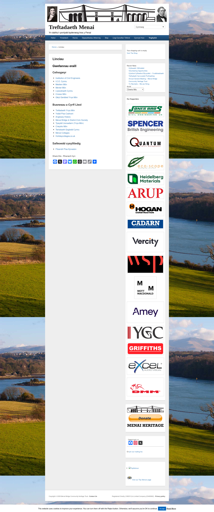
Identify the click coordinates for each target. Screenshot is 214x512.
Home (54, 47)
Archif (129, 86)
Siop (106, 38)
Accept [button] (162, 508)
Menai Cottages (62, 132)
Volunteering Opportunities (138, 71)
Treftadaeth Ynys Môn (65, 110)
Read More (171, 508)
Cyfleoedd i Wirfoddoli (136, 68)
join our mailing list (135, 451)
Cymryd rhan (139, 38)
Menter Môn (61, 87)
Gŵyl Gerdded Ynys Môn (67, 97)
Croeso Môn (61, 94)
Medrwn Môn (61, 84)
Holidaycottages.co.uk (65, 136)
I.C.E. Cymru (61, 81)
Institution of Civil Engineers (68, 78)
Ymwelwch (64, 38)
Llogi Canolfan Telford (121, 38)
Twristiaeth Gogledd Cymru (67, 129)
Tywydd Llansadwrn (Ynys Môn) (70, 123)
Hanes (75, 38)
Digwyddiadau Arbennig (91, 38)
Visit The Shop (132, 53)
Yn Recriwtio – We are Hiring (139, 84)
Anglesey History (63, 116)
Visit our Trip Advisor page (141, 479)
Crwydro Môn (61, 126)
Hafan (53, 38)
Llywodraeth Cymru (64, 90)
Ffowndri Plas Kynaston (66, 149)
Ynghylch (153, 38)
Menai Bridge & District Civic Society (72, 120)
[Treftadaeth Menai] (107, 22)
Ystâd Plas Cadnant (64, 113)
